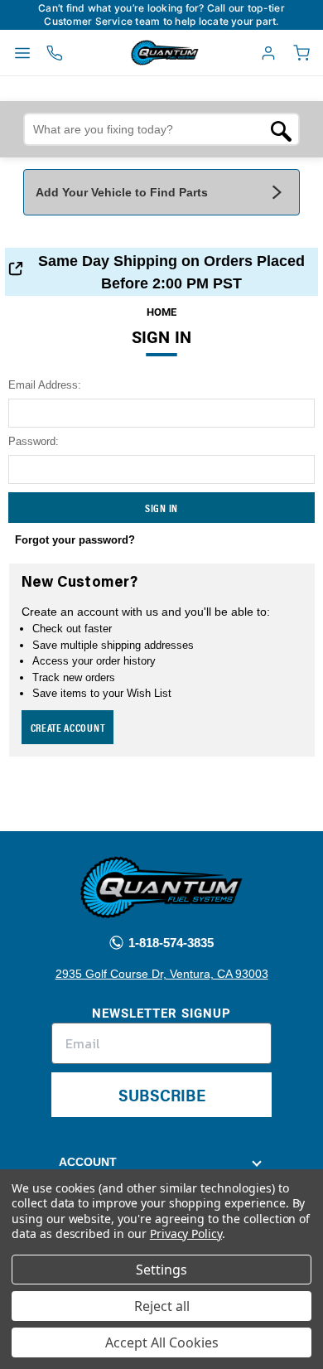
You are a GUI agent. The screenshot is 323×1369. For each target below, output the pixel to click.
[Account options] (268, 53)
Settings (161, 1269)
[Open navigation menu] (22, 53)
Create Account (68, 727)
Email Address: (44, 385)
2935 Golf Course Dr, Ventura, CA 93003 (161, 973)
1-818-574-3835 (169, 943)
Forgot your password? (75, 540)
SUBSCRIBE (161, 1094)
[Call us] (55, 53)
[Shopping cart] (301, 53)
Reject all (162, 1306)
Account (88, 1161)
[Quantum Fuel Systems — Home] (126, 53)
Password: (33, 441)
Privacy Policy (186, 1233)
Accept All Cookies (162, 1342)
